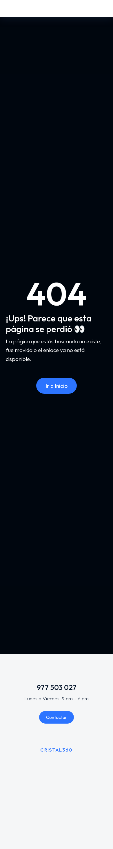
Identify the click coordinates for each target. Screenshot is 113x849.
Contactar (56, 717)
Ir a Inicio (56, 385)
